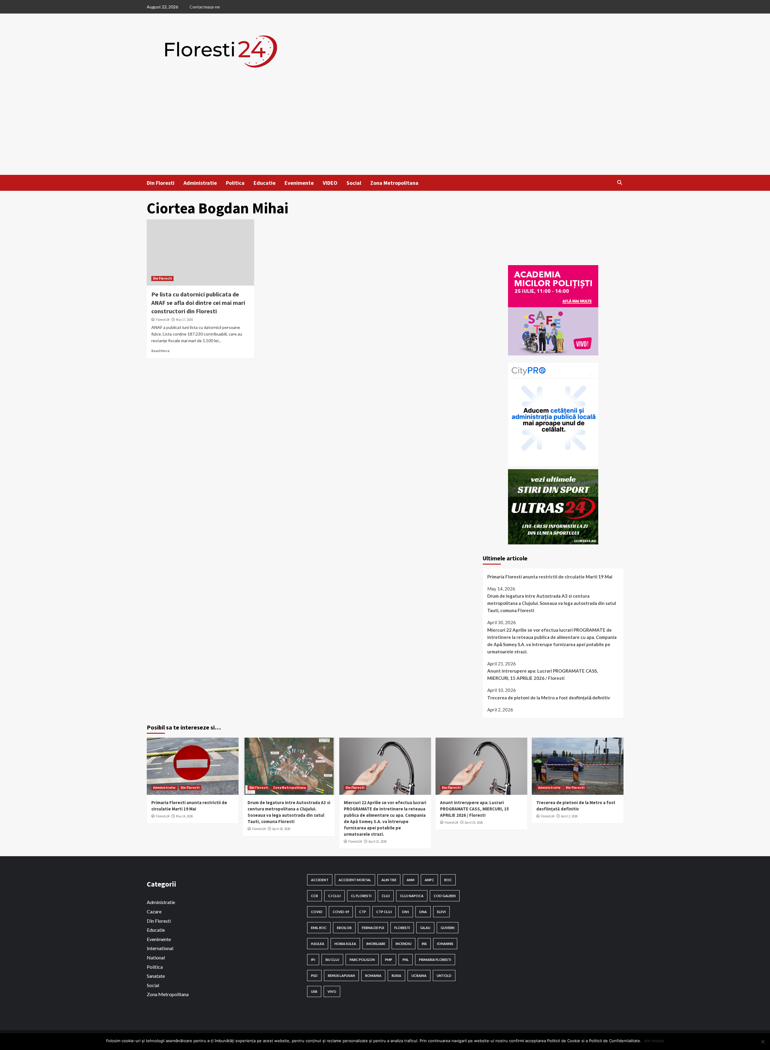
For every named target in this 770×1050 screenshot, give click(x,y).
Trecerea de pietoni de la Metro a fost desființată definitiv (548, 697)
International (160, 948)
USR (314, 991)
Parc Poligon (362, 960)
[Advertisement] (385, 130)
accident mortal (355, 880)
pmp (388, 960)
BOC (448, 880)
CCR (314, 896)
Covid (316, 912)
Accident (319, 880)
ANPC (429, 880)
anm (410, 880)
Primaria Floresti (435, 960)
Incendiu (403, 944)
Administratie (200, 182)
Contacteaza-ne (204, 6)
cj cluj (334, 896)
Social (353, 182)
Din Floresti (160, 182)
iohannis (445, 944)
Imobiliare (375, 944)
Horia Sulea (345, 944)
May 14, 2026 (184, 816)
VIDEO (330, 182)
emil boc (319, 928)
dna (423, 912)
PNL (405, 960)
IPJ (313, 960)
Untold (444, 975)
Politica (235, 182)
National (156, 957)
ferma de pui (373, 928)
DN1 (405, 912)
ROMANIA (373, 975)
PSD (314, 975)
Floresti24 (162, 319)
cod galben (445, 896)
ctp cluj (384, 912)
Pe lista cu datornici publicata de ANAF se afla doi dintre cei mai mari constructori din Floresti (198, 302)
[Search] (620, 182)
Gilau (425, 928)
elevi (441, 912)
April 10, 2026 (474, 822)
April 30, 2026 (281, 829)
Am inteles (654, 1040)
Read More (160, 350)
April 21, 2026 (377, 841)
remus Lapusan (341, 975)
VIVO (332, 991)
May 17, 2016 (184, 319)
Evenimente (299, 182)
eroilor (344, 928)
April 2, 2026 (569, 816)
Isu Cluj (332, 960)
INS (424, 944)
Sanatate (156, 976)
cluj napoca (412, 896)
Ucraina (419, 975)
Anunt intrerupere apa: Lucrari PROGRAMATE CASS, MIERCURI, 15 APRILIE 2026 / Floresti (542, 674)
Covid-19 (341, 912)
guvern (447, 928)
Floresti (402, 928)
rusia (396, 975)
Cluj (386, 896)
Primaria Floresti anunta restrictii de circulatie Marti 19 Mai (549, 576)
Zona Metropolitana (394, 182)
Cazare (154, 911)
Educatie (265, 182)
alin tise (388, 880)
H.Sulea (317, 944)
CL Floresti (361, 896)
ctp (362, 912)
